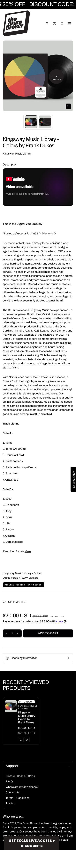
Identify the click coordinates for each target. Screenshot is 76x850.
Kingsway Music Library (17, 153)
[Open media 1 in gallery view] (31, 122)
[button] (47, 23)
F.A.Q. (10, 781)
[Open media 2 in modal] (38, 76)
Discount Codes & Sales (20, 776)
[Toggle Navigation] (69, 23)
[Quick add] (27, 739)
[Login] (54, 23)
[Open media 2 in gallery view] (45, 122)
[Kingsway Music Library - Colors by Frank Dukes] (21, 721)
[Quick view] (21, 739)
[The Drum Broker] (16, 23)
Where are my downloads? (22, 787)
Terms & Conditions (17, 797)
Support (12, 766)
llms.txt (10, 803)
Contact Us (12, 792)
